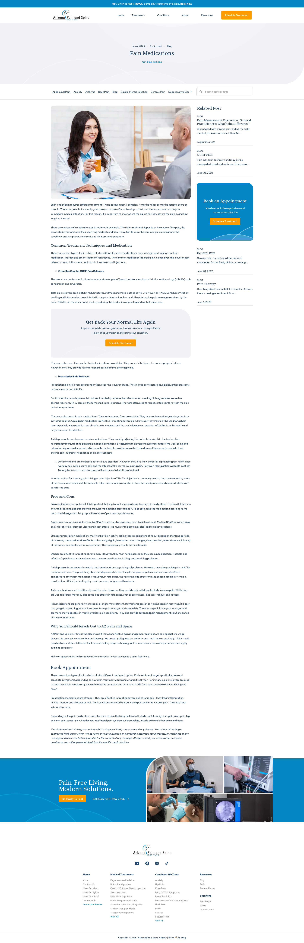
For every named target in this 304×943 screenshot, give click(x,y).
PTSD (158, 908)
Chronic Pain (158, 91)
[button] (137, 863)
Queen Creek (207, 909)
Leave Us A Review (92, 904)
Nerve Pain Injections (121, 896)
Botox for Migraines (120, 884)
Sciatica (159, 912)
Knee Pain (160, 888)
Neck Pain (160, 904)
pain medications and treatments (89, 227)
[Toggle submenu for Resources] (217, 15)
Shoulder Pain (162, 916)
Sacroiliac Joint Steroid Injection (126, 904)
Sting (183, 937)
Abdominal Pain (61, 91)
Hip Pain (159, 884)
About (86, 880)
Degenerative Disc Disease (183, 91)
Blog (169, 46)
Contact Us (89, 884)
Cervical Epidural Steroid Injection (128, 888)
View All (114, 916)
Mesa (203, 905)
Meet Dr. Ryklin (91, 892)
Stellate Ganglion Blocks (122, 908)
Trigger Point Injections (122, 912)
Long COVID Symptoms (167, 892)
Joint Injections (118, 892)
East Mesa (205, 901)
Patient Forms (207, 888)
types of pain (78, 253)
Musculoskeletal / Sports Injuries (171, 900)
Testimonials (89, 900)
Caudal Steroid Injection (134, 91)
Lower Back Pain (163, 896)
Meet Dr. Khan (90, 888)
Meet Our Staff (91, 896)
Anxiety (77, 91)
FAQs (202, 884)
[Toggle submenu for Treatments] (149, 15)
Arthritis (90, 91)
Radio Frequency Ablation (123, 900)
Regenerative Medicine (122, 880)
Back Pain (103, 91)
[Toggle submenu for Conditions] (174, 15)
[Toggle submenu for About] (193, 15)
